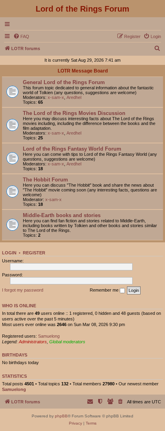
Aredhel (73, 97)
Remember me (105, 290)
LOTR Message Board (83, 71)
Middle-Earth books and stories (62, 215)
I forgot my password (22, 290)
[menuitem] (21, 36)
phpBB (61, 416)
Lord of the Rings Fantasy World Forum (72, 149)
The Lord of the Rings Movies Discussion (74, 113)
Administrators (33, 341)
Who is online (19, 305)
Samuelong (49, 336)
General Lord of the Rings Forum (64, 82)
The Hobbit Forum (45, 180)
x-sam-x (56, 97)
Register (34, 252)
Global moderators (67, 341)
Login (9, 252)
